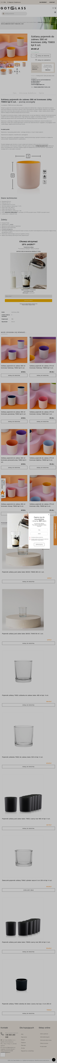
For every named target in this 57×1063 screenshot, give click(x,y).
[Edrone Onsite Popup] (28, 531)
